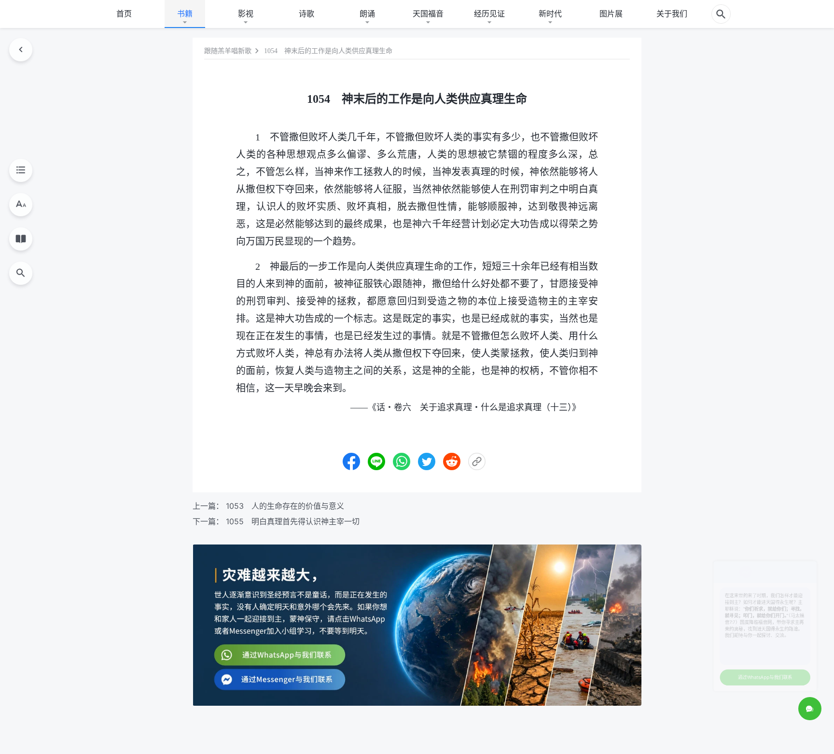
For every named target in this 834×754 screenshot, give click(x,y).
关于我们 (671, 13)
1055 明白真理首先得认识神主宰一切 (293, 521)
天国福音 (428, 13)
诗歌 (306, 13)
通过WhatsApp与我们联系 (730, 667)
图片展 (611, 13)
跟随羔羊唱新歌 (227, 51)
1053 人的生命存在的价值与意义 (285, 506)
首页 (124, 13)
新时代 (550, 13)
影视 (245, 13)
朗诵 (367, 13)
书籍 (185, 13)
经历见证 (489, 13)
